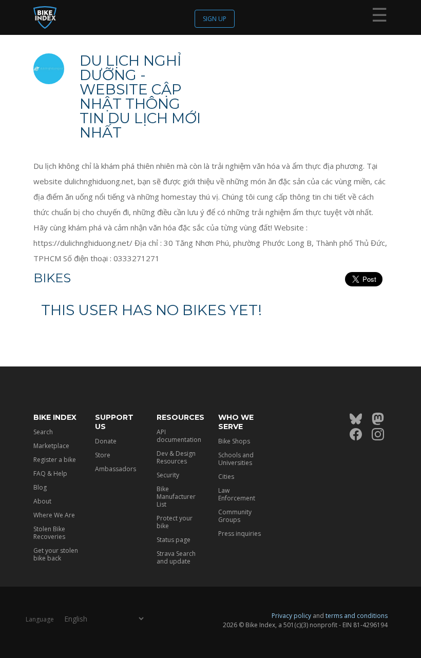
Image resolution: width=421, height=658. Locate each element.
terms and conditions (357, 615)
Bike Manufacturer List (176, 497)
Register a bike (54, 459)
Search (43, 432)
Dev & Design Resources (176, 457)
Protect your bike (175, 522)
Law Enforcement (236, 494)
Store (102, 455)
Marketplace (51, 445)
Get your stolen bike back (55, 554)
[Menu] (379, 17)
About (42, 501)
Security (168, 475)
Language (40, 619)
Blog (40, 487)
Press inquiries (239, 533)
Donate (106, 441)
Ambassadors (115, 469)
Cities (226, 476)
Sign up (214, 18)
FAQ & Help (50, 473)
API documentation (179, 436)
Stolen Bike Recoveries (49, 533)
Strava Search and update (176, 557)
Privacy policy (291, 615)
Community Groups (235, 516)
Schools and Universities (236, 459)
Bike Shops (234, 441)
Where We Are (54, 515)
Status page (173, 539)
